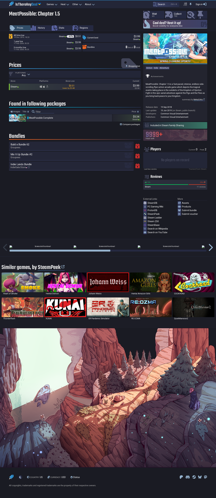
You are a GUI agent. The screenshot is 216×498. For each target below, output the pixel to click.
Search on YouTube (157, 232)
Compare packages (131, 124)
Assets (185, 203)
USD (58, 477)
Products (186, 206)
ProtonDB (152, 210)
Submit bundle (189, 210)
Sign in (199, 4)
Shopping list (134, 66)
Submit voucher (190, 214)
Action (149, 68)
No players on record (175, 160)
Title (25, 112)
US (36, 477)
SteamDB (152, 203)
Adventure (164, 68)
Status (76, 477)
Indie (156, 68)
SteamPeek (154, 214)
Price (134, 112)
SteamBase (154, 225)
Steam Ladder (155, 217)
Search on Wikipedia (158, 228)
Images (16, 112)
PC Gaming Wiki (155, 206)
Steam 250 (153, 221)
